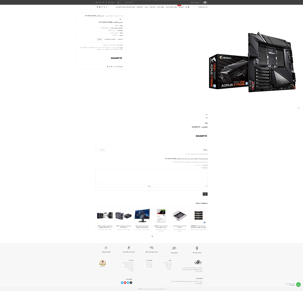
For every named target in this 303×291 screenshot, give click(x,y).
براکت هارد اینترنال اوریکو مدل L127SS (179, 226)
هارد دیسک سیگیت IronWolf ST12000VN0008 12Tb (161, 226)
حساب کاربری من (149, 263)
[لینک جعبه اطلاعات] (197, 250)
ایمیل (149, 186)
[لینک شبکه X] (104, 7)
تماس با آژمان (168, 266)
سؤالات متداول (149, 265)
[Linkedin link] (110, 67)
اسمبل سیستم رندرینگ (129, 266)
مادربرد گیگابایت (108, 49)
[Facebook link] (106, 7)
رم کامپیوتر (197, 229)
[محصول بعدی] (119, 19)
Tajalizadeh (140, 289)
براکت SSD (176, 229)
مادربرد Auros (94, 47)
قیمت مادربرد (101, 47)
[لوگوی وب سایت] (205, 2)
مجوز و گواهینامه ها (167, 263)
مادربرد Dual (116, 49)
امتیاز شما (205, 165)
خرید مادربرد (108, 47)
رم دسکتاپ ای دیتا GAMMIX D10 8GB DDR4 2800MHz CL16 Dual (198, 226)
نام (206, 186)
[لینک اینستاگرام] (102, 7)
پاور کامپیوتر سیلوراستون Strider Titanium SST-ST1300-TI (104, 226)
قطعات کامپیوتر (109, 16)
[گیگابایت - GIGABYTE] (117, 58)
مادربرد (110, 45)
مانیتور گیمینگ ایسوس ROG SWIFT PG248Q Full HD (142, 226)
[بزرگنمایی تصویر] (299, 108)
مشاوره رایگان (131, 268)
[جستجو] (118, 2)
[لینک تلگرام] (108, 67)
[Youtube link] (100, 7)
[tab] (207, 117)
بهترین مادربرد (115, 47)
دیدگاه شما (205, 168)
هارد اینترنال (161, 231)
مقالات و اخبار (149, 266)
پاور (122, 229)
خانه (122, 16)
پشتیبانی (131, 270)
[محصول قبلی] (122, 19)
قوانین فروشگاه (168, 265)
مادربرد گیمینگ (100, 49)
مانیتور (136, 229)
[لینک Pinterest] (97, 7)
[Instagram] (131, 282)
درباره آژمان (169, 268)
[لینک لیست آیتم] (177, 284)
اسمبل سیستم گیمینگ (129, 265)
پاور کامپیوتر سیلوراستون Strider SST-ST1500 (123, 226)
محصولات (116, 16)
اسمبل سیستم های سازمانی (128, 263)
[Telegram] (128, 282)
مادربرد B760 (87, 47)
